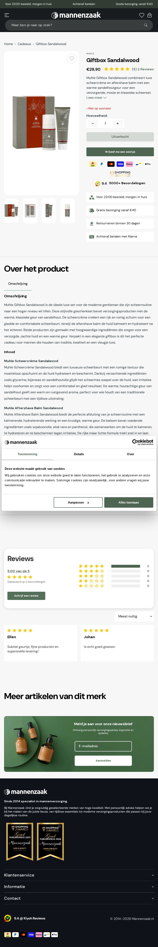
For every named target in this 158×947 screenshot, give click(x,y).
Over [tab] (130, 454)
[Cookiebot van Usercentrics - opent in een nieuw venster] (135, 442)
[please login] (72, 58)
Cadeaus (24, 44)
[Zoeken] (147, 25)
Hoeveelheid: (97, 116)
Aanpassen (76, 502)
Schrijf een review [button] (26, 595)
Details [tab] (79, 454)
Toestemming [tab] (27, 454)
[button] (6, 15)
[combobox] (79, 25)
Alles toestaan (128, 502)
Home (8, 44)
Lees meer (94, 97)
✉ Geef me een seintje (120, 152)
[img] (20, 630)
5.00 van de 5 (18, 571)
